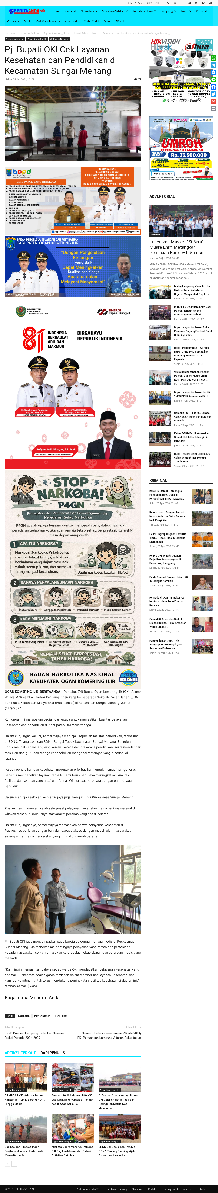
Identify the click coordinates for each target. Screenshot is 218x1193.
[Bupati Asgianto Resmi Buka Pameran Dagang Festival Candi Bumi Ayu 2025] (160, 332)
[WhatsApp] (213, 57)
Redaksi (152, 1189)
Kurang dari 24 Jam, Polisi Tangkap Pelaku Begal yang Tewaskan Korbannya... (165, 644)
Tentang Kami (169, 1189)
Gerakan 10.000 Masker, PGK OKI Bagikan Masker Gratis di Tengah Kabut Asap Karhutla (72, 1100)
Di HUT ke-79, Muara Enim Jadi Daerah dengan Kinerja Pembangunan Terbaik (192, 310)
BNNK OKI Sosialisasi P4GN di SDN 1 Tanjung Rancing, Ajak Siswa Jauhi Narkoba (117, 1151)
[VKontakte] (210, 3)
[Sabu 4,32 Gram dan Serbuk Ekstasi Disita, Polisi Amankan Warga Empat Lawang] (202, 624)
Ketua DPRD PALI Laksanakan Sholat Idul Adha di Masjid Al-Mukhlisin (191, 437)
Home (55, 11)
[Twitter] (196, 3)
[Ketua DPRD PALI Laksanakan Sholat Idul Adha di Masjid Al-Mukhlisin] (160, 439)
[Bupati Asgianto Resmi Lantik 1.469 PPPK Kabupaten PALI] (160, 398)
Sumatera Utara (143, 11)
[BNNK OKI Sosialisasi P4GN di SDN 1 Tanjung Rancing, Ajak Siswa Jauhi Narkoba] (120, 1128)
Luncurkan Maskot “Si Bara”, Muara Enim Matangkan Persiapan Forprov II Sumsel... (178, 247)
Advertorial (72, 21)
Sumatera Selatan (113, 11)
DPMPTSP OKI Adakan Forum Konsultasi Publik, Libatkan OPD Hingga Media (25, 1100)
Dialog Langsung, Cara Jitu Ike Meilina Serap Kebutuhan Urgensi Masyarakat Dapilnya (192, 290)
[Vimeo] (203, 3)
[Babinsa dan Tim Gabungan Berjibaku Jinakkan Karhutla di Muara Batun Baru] (26, 1128)
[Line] (213, 79)
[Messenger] (213, 72)
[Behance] (175, 3)
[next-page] (14, 1164)
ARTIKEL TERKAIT (20, 1053)
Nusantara (87, 11)
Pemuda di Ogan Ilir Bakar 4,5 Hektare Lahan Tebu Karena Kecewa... (166, 601)
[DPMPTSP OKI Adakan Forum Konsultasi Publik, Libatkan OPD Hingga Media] (26, 1077)
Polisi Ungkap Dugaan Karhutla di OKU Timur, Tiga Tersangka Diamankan (167, 538)
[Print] (213, 108)
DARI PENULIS (52, 1053)
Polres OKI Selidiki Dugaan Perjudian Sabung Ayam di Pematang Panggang (165, 559)
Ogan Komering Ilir (55, 33)
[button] (168, 2)
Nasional (70, 11)
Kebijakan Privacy (117, 1189)
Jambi (184, 11)
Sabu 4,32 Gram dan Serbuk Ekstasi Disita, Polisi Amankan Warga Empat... (167, 623)
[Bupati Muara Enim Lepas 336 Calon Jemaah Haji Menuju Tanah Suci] (160, 459)
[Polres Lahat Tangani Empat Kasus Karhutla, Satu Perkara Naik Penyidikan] (202, 518)
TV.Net (120, 21)
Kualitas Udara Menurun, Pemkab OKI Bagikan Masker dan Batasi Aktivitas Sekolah (72, 1151)
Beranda (10, 33)
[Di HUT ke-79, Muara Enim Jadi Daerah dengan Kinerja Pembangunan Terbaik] (160, 312)
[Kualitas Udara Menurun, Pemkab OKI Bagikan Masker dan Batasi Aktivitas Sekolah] (73, 1128)
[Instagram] (189, 3)
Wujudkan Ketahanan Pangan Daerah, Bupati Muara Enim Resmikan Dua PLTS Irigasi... (191, 376)
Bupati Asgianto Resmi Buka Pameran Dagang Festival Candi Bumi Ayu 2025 (193, 331)
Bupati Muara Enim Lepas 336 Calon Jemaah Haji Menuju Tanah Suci (192, 457)
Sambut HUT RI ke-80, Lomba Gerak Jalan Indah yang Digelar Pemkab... (192, 416)
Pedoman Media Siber (89, 1189)
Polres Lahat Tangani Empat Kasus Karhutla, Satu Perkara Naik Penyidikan (167, 516)
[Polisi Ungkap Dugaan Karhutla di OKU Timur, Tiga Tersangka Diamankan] (202, 539)
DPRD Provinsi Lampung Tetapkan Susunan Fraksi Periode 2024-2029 (35, 1035)
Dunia (27, 21)
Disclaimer (137, 1189)
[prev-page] (7, 1164)
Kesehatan (24, 1015)
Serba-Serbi (91, 21)
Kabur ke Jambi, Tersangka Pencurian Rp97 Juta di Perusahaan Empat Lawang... (166, 495)
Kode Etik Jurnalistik (193, 1189)
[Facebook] (182, 3)
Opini (107, 21)
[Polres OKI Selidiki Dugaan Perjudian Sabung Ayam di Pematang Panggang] (202, 561)
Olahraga (13, 21)
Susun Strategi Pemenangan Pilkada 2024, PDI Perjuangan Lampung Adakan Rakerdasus (109, 1035)
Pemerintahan (42, 1015)
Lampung (167, 11)
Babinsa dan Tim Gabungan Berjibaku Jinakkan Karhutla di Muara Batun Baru (24, 1151)
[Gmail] (213, 101)
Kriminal (201, 11)
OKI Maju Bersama (48, 21)
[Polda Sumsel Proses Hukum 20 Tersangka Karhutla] (202, 582)
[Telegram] (213, 65)
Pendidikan (61, 1015)
